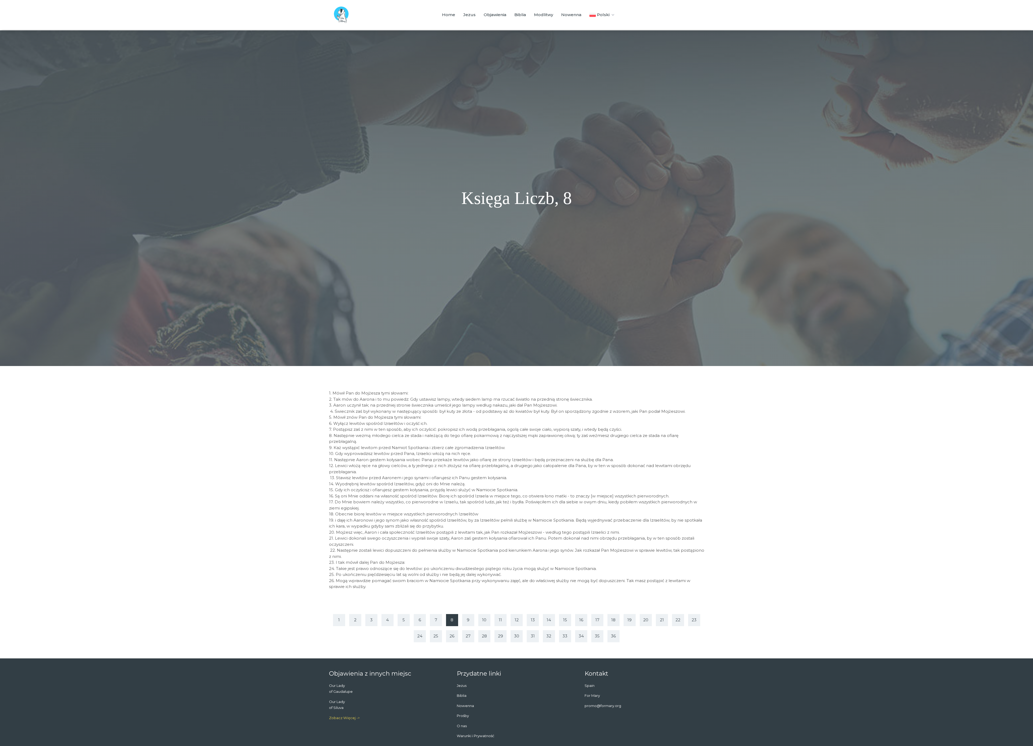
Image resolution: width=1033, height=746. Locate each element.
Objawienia (495, 14)
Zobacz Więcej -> (344, 718)
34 (581, 636)
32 (548, 636)
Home (448, 14)
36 (613, 636)
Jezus (469, 14)
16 (581, 619)
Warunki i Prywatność (475, 736)
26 (452, 636)
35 (597, 636)
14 (549, 619)
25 (435, 636)
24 (419, 636)
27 (468, 636)
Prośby (463, 715)
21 (662, 619)
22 (677, 619)
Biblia (520, 14)
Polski (603, 14)
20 (645, 619)
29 (500, 636)
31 (533, 636)
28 (484, 636)
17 (597, 619)
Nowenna (571, 14)
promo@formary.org (603, 706)
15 (565, 619)
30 (516, 636)
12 (517, 619)
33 (565, 636)
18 (613, 619)
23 (694, 619)
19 (629, 619)
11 (500, 619)
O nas (462, 726)
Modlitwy (543, 14)
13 (533, 619)
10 (484, 619)
